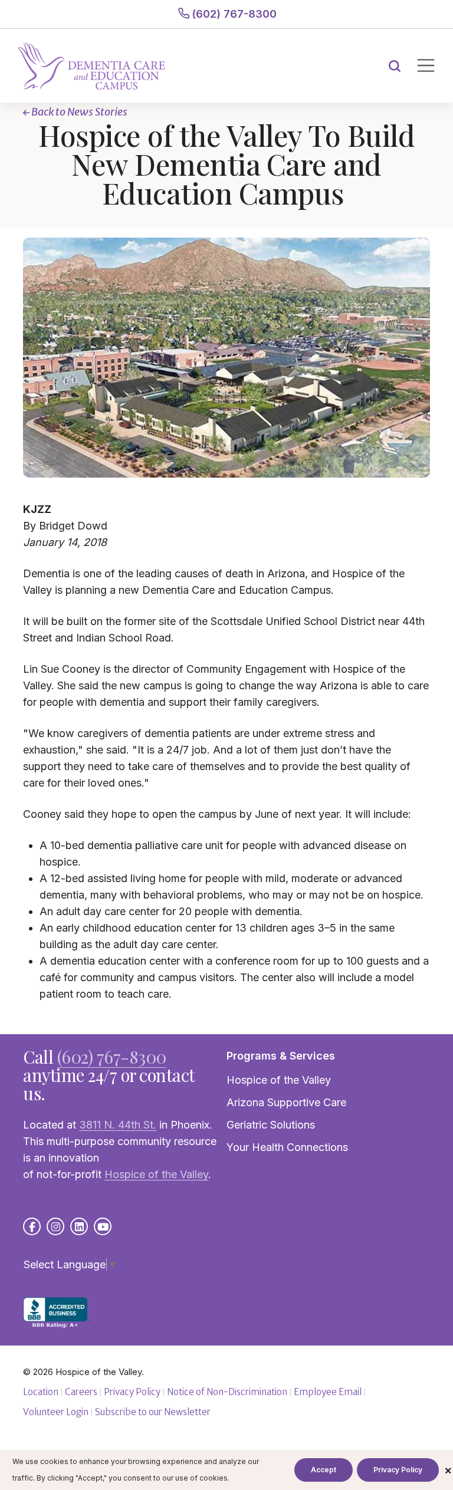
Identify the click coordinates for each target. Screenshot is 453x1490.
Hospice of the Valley (278, 1080)
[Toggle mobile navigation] (425, 65)
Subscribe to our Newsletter (153, 1411)
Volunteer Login (55, 1411)
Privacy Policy (132, 1391)
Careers (81, 1391)
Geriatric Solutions (270, 1125)
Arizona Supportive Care (286, 1102)
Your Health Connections (287, 1147)
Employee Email (328, 1391)
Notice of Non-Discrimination (227, 1391)
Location (40, 1391)
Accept (323, 1469)
